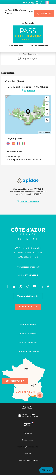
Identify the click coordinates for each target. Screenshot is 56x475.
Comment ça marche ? (28, 351)
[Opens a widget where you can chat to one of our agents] (46, 470)
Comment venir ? (15, 381)
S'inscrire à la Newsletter (28, 296)
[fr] (47, 2)
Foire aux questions (28, 342)
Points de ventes (28, 324)
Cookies (28, 454)
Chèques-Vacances (28, 333)
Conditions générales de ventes (27, 447)
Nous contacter (28, 306)
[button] (41, 2)
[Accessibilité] (33, 2)
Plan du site (28, 433)
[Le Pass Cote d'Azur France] (28, 34)
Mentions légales (27, 440)
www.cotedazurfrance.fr (28, 266)
